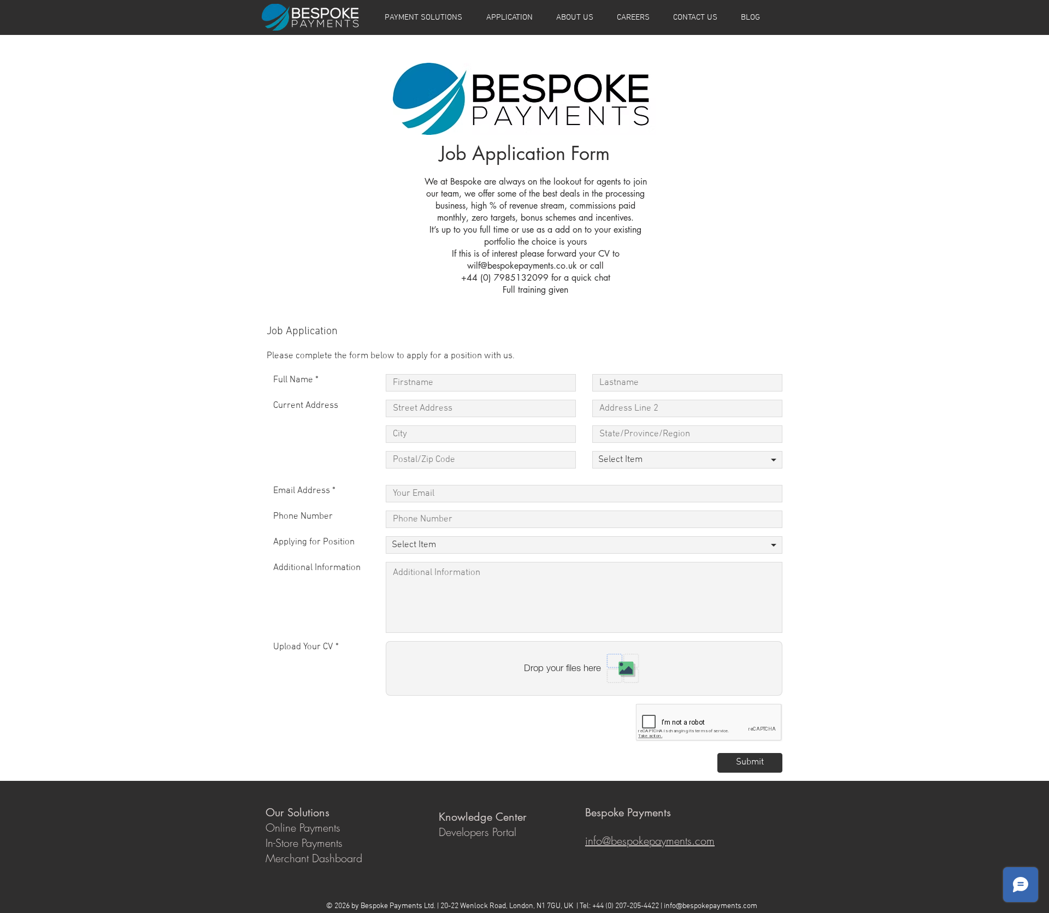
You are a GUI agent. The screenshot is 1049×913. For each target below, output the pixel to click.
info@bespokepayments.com (710, 906)
